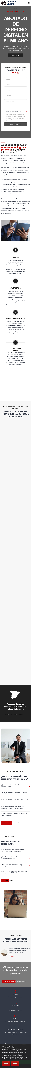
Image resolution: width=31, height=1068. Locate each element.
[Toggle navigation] (29, 3)
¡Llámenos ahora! (9, 880)
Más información (22, 1058)
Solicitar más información (12, 823)
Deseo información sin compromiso (15, 981)
